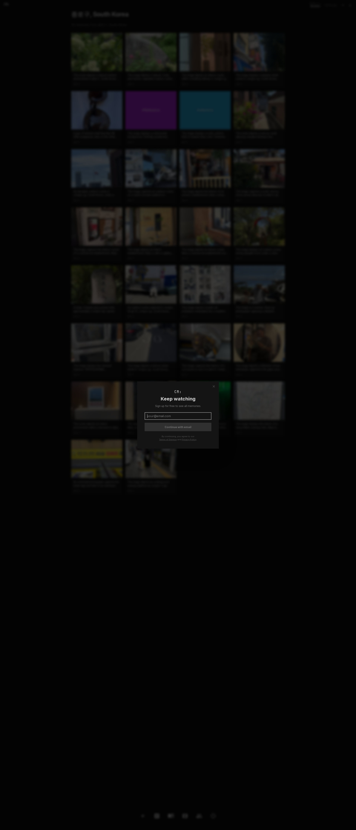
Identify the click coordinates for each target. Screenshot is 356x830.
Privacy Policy (189, 439)
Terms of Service (168, 439)
